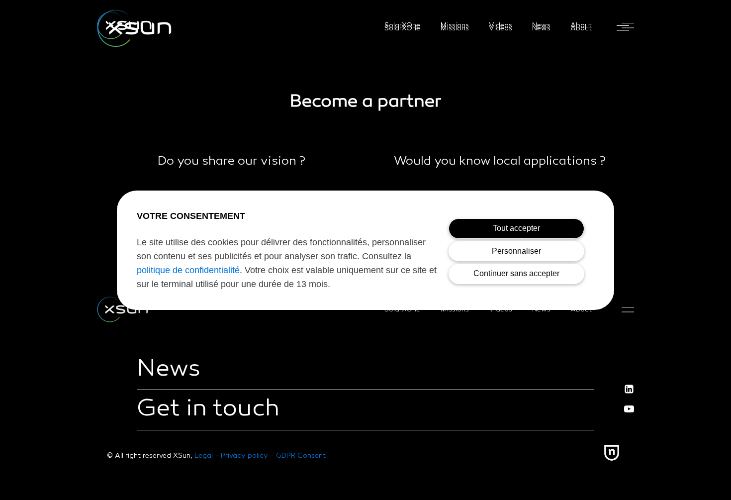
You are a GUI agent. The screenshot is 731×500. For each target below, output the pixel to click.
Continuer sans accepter (516, 273)
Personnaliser (516, 251)
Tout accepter (516, 228)
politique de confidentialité (188, 270)
